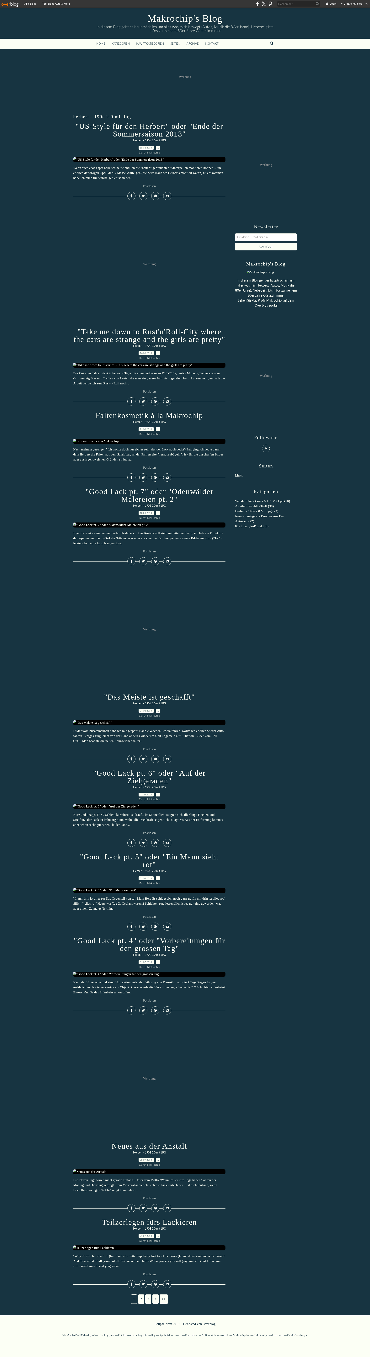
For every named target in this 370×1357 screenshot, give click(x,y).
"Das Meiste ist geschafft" (149, 697)
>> (164, 1299)
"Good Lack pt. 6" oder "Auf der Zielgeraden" (149, 777)
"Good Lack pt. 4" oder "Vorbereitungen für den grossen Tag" (149, 944)
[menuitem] (100, 44)
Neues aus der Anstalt (149, 1146)
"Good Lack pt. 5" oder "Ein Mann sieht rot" (149, 860)
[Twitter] (264, 4)
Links (239, 475)
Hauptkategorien (150, 43)
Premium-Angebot (240, 1335)
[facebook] (257, 4)
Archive (193, 43)
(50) (262, 501)
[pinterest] (270, 4)
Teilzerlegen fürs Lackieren (149, 1222)
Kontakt (212, 43)
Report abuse (191, 1335)
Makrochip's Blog (185, 18)
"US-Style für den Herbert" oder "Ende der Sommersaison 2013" (149, 130)
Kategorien (121, 43)
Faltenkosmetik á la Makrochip (149, 415)
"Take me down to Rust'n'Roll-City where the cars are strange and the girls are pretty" (149, 335)
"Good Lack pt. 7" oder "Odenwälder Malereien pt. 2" (149, 495)
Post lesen (149, 186)
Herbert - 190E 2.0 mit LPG (149, 140)
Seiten (175, 43)
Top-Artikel (164, 1335)
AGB (204, 1335)
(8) (252, 526)
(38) (254, 506)
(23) (256, 511)
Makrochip (274, 300)
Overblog (209, 1324)
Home (100, 43)
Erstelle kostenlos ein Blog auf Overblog (136, 1335)
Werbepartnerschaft (219, 1335)
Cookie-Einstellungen (297, 1335)
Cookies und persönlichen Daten (268, 1335)
